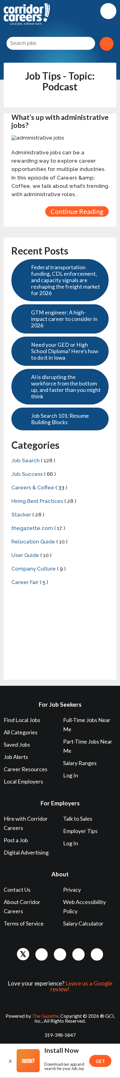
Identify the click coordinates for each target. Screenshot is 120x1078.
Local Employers (23, 781)
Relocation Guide (33, 542)
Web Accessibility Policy (84, 906)
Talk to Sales (77, 818)
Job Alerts (16, 756)
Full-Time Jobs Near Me (86, 724)
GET (100, 1061)
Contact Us (17, 889)
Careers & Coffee (32, 487)
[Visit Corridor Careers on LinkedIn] (60, 954)
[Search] (107, 44)
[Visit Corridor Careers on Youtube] (97, 954)
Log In (70, 775)
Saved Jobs (17, 744)
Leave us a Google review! (81, 986)
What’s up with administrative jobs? (60, 121)
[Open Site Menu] (108, 11)
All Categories (21, 732)
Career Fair (24, 582)
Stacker (21, 514)
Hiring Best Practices (37, 501)
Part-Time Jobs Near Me (87, 746)
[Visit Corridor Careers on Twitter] (23, 954)
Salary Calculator (83, 923)
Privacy (72, 889)
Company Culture (33, 569)
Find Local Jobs (22, 720)
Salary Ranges (80, 763)
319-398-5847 (60, 1035)
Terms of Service (24, 923)
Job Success (27, 474)
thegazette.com (32, 528)
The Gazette (45, 1016)
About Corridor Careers (22, 906)
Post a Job (16, 840)
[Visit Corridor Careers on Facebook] (41, 954)
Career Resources (25, 769)
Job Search (25, 460)
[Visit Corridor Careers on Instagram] (78, 954)
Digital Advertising (26, 852)
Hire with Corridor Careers (26, 823)
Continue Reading (76, 211)
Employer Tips (80, 830)
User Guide (25, 555)
